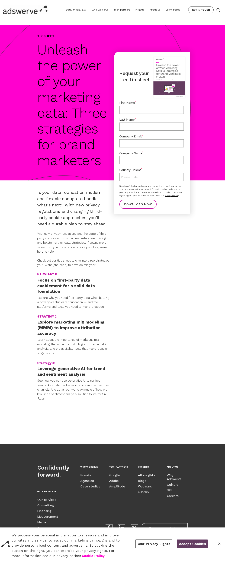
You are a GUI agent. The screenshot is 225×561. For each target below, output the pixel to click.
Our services (46, 499)
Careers (173, 496)
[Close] (219, 543)
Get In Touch (201, 9)
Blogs (142, 481)
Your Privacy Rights (153, 544)
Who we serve (100, 9)
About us (155, 9)
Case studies (90, 486)
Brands (85, 475)
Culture (172, 484)
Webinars (145, 486)
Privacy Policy (171, 195)
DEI (169, 490)
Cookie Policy (93, 556)
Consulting (45, 505)
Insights (139, 9)
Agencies (87, 481)
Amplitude (117, 486)
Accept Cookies (192, 544)
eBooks (143, 492)
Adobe (114, 481)
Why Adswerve (174, 477)
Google (114, 475)
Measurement (47, 516)
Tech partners (122, 9)
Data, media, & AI (76, 9)
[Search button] (218, 9)
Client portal (173, 9)
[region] (112, 544)
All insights (146, 475)
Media (41, 522)
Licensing (44, 511)
